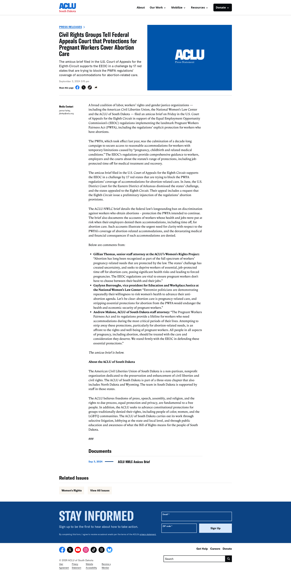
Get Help (202, 548)
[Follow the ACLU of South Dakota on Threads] (102, 550)
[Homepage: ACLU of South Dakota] (69, 7)
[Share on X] (84, 88)
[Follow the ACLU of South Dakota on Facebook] (62, 550)
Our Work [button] (156, 7)
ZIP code (167, 526)
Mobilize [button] (176, 7)
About (141, 7)
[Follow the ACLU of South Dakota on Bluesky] (109, 550)
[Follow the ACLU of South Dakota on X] (70, 550)
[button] (90, 87)
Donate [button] (221, 7)
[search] (228, 558)
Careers (215, 548)
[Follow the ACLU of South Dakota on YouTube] (78, 550)
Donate (227, 548)
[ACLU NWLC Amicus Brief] (145, 462)
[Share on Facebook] (77, 88)
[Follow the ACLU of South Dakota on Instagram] (86, 550)
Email (166, 514)
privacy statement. (148, 534)
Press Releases (70, 27)
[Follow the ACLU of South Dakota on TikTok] (94, 550)
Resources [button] (198, 7)
